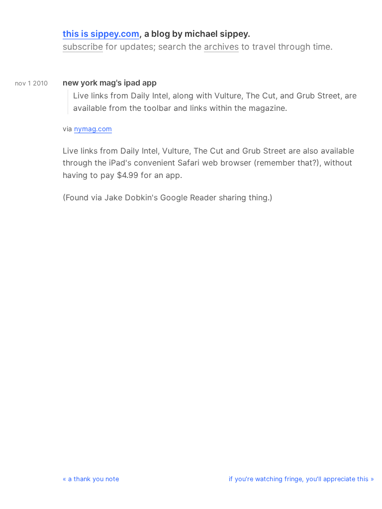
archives (221, 46)
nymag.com (93, 129)
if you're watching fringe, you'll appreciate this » (301, 479)
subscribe (83, 46)
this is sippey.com (101, 33)
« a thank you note (91, 479)
